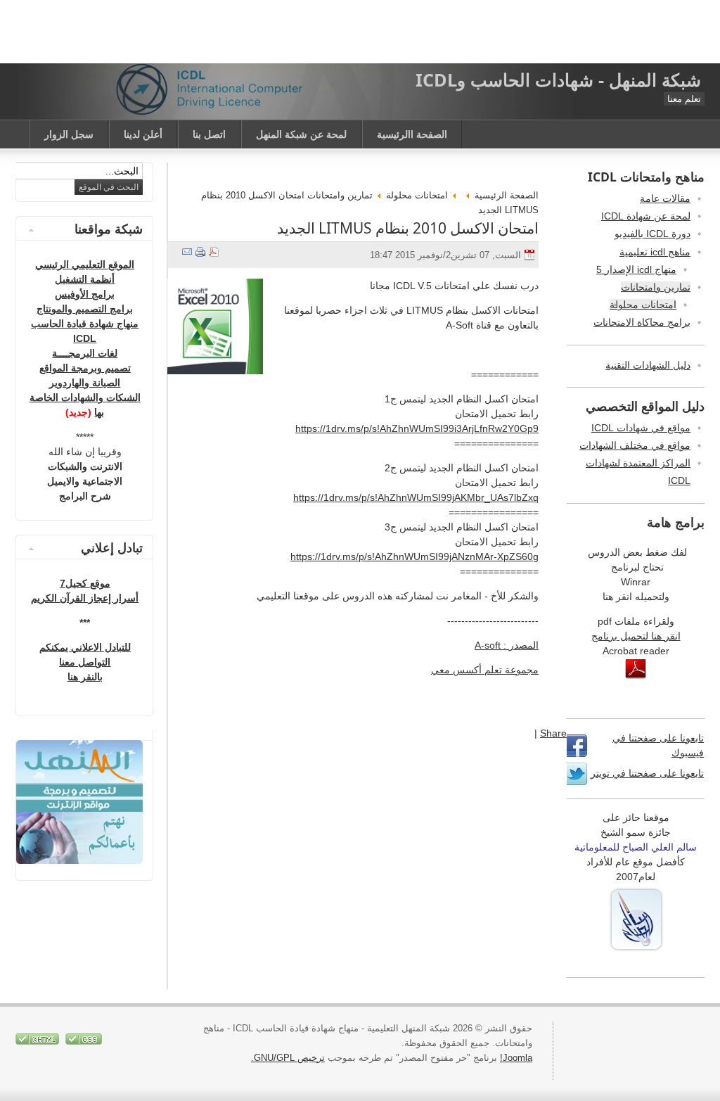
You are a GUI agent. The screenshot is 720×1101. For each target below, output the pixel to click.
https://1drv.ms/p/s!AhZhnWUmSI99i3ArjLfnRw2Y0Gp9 (417, 428)
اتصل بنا (209, 134)
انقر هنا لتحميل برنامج (636, 636)
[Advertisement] (360, 31)
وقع (97, 583)
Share (553, 733)
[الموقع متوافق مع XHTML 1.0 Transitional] (37, 1041)
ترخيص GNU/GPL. (288, 1057)
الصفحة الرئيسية (507, 195)
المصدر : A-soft (507, 645)
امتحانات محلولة (417, 195)
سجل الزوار (69, 134)
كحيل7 (75, 583)
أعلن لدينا (143, 134)
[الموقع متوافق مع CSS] (82, 1041)
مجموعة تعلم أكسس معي (485, 669)
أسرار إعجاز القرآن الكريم (85, 598)
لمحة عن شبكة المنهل (301, 134)
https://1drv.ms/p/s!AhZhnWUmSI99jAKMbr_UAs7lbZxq (416, 497)
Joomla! (516, 1057)
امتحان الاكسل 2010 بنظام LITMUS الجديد (408, 228)
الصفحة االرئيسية (412, 134)
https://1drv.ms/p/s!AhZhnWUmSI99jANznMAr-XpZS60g (414, 556)
